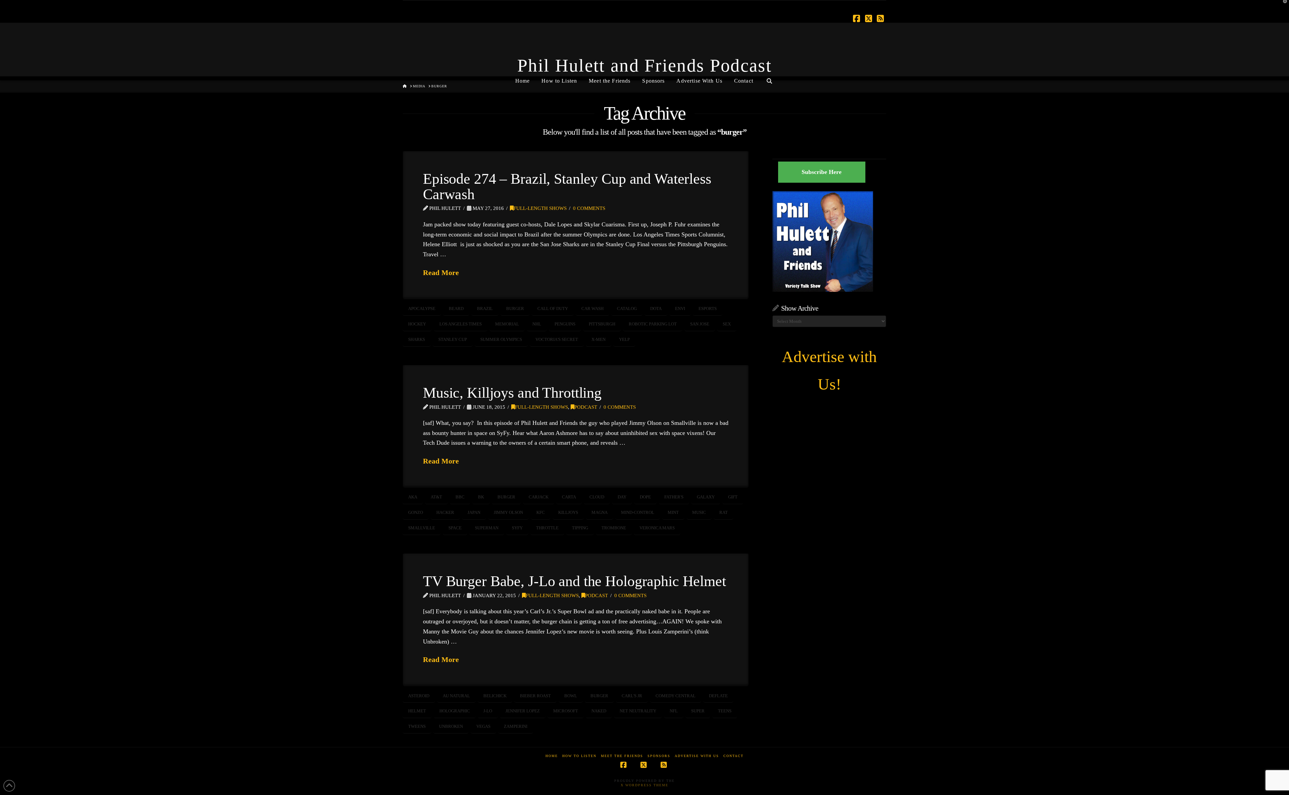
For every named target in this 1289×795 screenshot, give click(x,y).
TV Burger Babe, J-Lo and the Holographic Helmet (574, 581)
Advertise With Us (697, 756)
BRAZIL (485, 308)
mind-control (637, 512)
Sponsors (659, 756)
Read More (441, 272)
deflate (718, 695)
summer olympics (501, 339)
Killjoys (568, 512)
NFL (674, 710)
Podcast (585, 407)
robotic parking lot (653, 323)
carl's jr (632, 695)
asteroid (418, 695)
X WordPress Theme (644, 785)
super (698, 710)
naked (598, 710)
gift (732, 496)
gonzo (415, 512)
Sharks (416, 339)
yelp (624, 339)
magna (599, 512)
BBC (460, 496)
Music (699, 512)
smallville (421, 527)
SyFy (517, 527)
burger (515, 308)
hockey (417, 323)
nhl (536, 323)
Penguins (565, 323)
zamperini (515, 726)
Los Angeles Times (460, 323)
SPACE (455, 527)
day (622, 496)
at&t (436, 496)
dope (645, 496)
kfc (540, 512)
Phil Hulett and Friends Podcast (644, 65)
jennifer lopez (523, 710)
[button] (1282, 6)
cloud (596, 496)
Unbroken (451, 726)
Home (551, 756)
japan (474, 512)
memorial (507, 323)
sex (727, 323)
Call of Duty (552, 308)
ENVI (680, 308)
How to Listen (579, 756)
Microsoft (565, 710)
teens (724, 710)
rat (723, 512)
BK (481, 496)
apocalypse (421, 308)
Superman (486, 527)
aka (412, 496)
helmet (417, 710)
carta (569, 496)
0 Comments (589, 208)
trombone (614, 527)
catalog (627, 308)
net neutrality (638, 710)
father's (673, 496)
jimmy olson (508, 512)
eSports (708, 308)
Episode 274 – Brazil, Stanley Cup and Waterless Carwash (567, 186)
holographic (454, 710)
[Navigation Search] (769, 78)
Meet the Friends (622, 756)
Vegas (483, 726)
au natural (456, 695)
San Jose (699, 323)
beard (456, 308)
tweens (417, 726)
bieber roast (535, 695)
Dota (656, 308)
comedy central (676, 695)
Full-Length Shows (540, 208)
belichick (495, 695)
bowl (570, 695)
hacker (445, 512)
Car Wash (592, 308)
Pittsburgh (602, 323)
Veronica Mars (657, 527)
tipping (580, 527)
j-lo (487, 710)
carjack (538, 496)
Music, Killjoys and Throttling (512, 393)
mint (673, 512)
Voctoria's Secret (556, 339)
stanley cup (452, 339)
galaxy (706, 496)
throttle (547, 527)
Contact (733, 756)
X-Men (598, 339)
